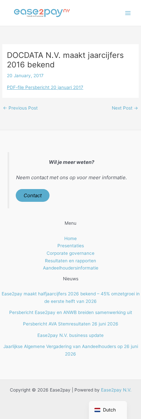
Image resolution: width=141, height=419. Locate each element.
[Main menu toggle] (128, 13)
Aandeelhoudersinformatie (70, 268)
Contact (33, 195)
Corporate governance (70, 253)
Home (70, 238)
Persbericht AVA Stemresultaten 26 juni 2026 (70, 323)
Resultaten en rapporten (70, 260)
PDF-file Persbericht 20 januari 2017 (45, 87)
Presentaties (70, 245)
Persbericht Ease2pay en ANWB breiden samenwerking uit (70, 312)
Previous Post (20, 108)
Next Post (125, 108)
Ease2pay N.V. (116, 390)
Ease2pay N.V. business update (70, 335)
